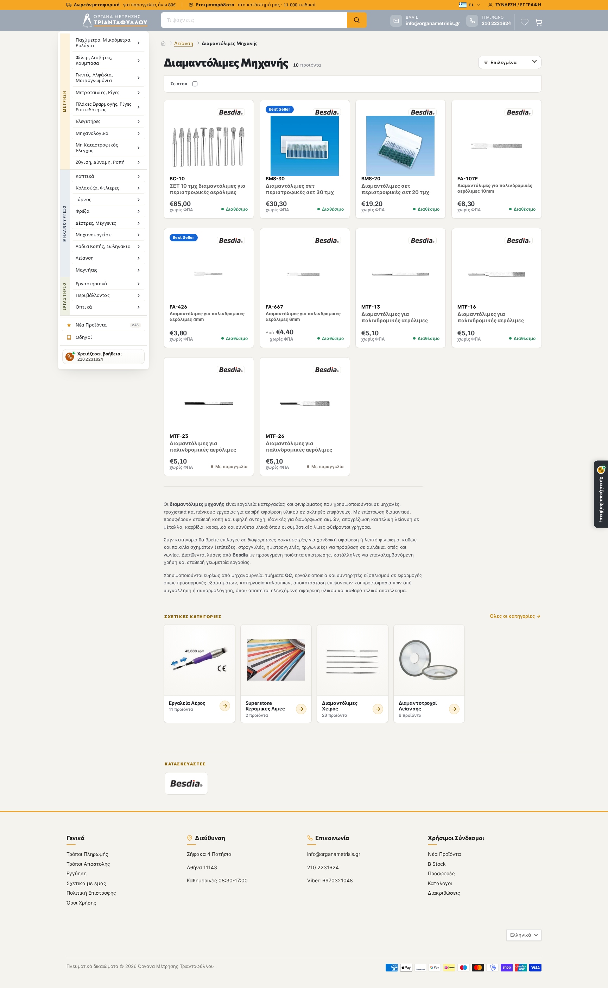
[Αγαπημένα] (524, 22)
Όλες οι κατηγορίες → (515, 616)
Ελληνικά (520, 935)
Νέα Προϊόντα (444, 854)
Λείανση (183, 43)
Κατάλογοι (440, 883)
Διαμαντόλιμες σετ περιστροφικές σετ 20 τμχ (395, 189)
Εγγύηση (76, 874)
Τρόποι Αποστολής (88, 864)
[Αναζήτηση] (357, 20)
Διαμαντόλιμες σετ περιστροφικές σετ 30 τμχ (300, 189)
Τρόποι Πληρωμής (87, 854)
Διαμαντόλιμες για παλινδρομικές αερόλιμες (394, 317)
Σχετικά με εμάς (86, 883)
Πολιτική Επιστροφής (91, 893)
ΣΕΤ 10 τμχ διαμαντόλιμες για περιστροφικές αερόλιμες (207, 189)
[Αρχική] (163, 43)
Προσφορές (441, 874)
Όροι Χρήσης (81, 903)
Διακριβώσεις (444, 893)
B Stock (437, 864)
